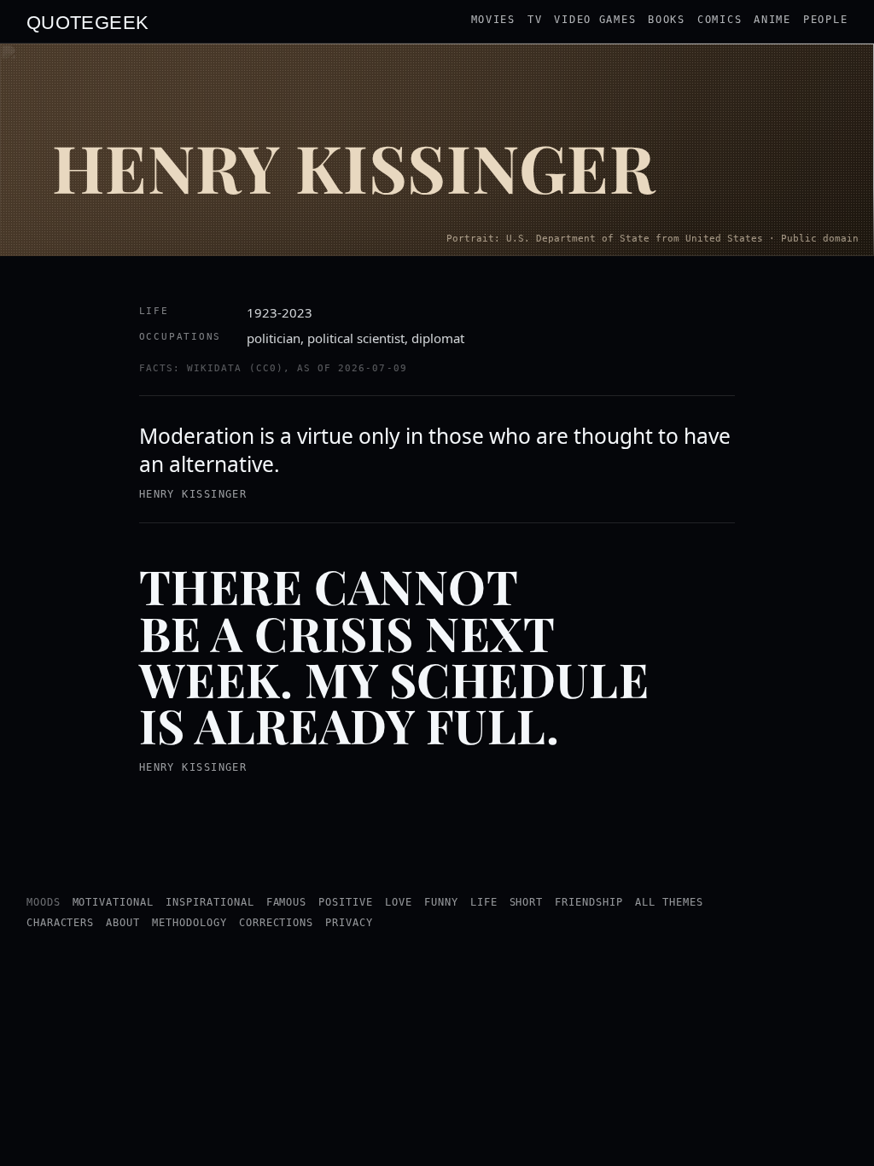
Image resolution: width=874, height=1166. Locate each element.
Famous (286, 902)
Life (484, 902)
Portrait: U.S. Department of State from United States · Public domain (652, 238)
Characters (60, 923)
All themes (669, 902)
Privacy (349, 923)
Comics (719, 20)
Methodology (189, 923)
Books (666, 20)
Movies (493, 20)
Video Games (595, 20)
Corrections (276, 923)
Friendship (589, 902)
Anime (772, 20)
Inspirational (209, 902)
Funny (441, 902)
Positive (345, 902)
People (825, 20)
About (123, 923)
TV (534, 20)
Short (527, 902)
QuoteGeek (87, 21)
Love (398, 902)
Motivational (113, 902)
